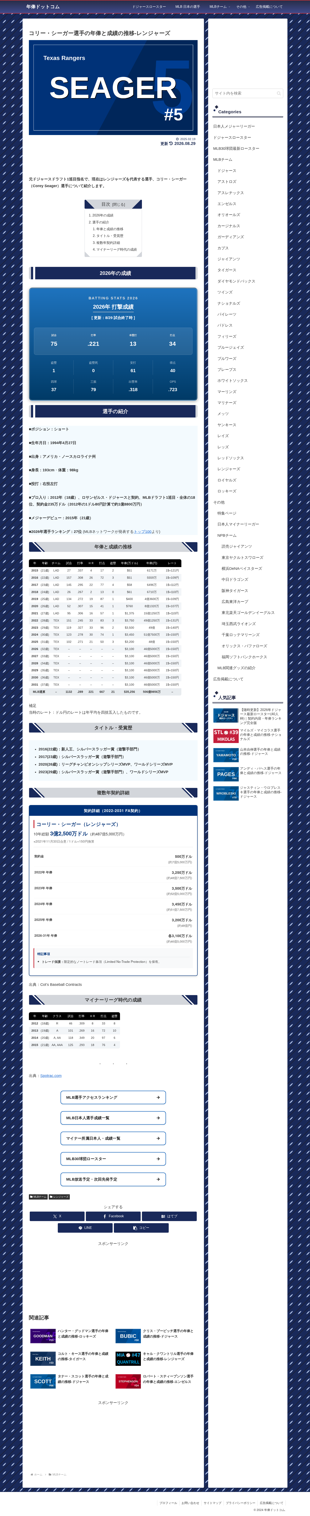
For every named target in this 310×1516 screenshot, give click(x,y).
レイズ (223, 436)
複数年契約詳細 (108, 243)
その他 (219, 502)
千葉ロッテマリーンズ (241, 635)
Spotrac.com (51, 1076)
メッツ (223, 414)
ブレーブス (226, 370)
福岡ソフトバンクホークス (244, 657)
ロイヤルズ (226, 480)
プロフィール (168, 1503)
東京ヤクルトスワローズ (242, 557)
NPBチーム (227, 535)
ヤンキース (226, 425)
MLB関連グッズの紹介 (236, 668)
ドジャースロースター (232, 137)
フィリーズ (226, 336)
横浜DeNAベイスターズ (242, 568)
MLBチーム (40, 1196)
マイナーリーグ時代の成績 (116, 249)
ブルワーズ (226, 359)
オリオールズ (228, 215)
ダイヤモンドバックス (236, 281)
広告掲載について (228, 679)
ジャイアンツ (228, 259)
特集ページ (226, 513)
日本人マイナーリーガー (238, 524)
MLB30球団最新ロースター (236, 148)
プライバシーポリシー (240, 1503)
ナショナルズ (228, 303)
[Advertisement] (113, 159)
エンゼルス (226, 204)
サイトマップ (212, 1503)
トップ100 (142, 532)
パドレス (225, 325)
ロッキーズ (226, 491)
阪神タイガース (235, 591)
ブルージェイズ (230, 347)
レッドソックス (230, 458)
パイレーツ (226, 314)
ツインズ (225, 292)
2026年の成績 (102, 215)
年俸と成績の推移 (109, 229)
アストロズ (226, 182)
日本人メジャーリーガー (234, 126)
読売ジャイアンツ (237, 546)
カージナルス (228, 226)
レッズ (223, 447)
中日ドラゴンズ (235, 579)
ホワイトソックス (232, 380)
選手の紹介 (100, 222)
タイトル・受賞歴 (109, 236)
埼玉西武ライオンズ (239, 624)
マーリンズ (226, 392)
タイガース (226, 270)
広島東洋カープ (235, 602)
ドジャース (226, 171)
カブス (223, 248)
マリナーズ (226, 403)
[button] (141, 1228)
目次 (105, 204)
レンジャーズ (61, 1196)
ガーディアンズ (230, 237)
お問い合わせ (190, 1503)
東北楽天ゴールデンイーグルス (248, 613)
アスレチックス (230, 193)
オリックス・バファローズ (244, 646)
